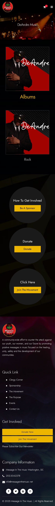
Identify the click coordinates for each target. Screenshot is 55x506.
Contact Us (14, 409)
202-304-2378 (13, 476)
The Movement (16, 391)
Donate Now (27, 432)
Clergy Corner (16, 380)
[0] (44, 8)
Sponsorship (15, 385)
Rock (27, 159)
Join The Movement (28, 439)
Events (12, 403)
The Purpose (15, 397)
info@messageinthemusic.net (19, 482)
